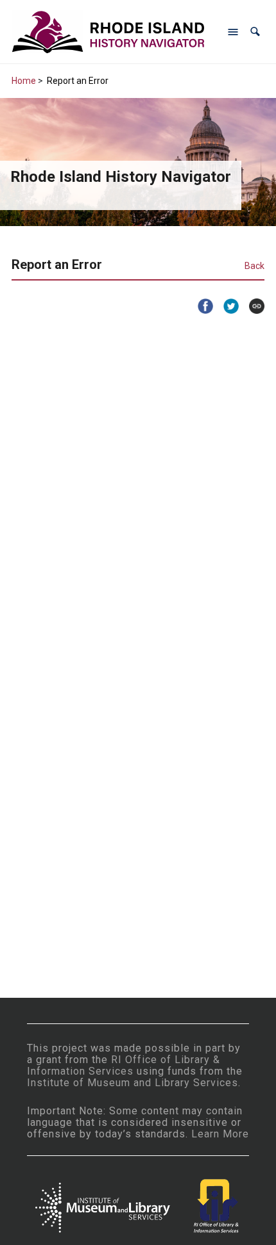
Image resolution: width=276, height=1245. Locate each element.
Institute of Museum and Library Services (132, 1083)
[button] (255, 31)
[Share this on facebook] (200, 306)
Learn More (220, 1134)
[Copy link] (251, 306)
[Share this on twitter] (226, 306)
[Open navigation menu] (233, 32)
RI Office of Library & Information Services (123, 1065)
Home (24, 81)
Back (254, 266)
